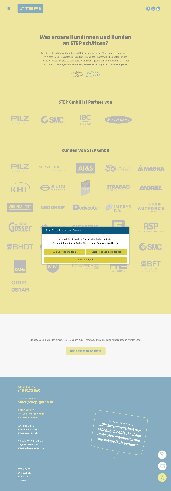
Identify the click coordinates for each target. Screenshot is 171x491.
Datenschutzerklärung (108, 243)
